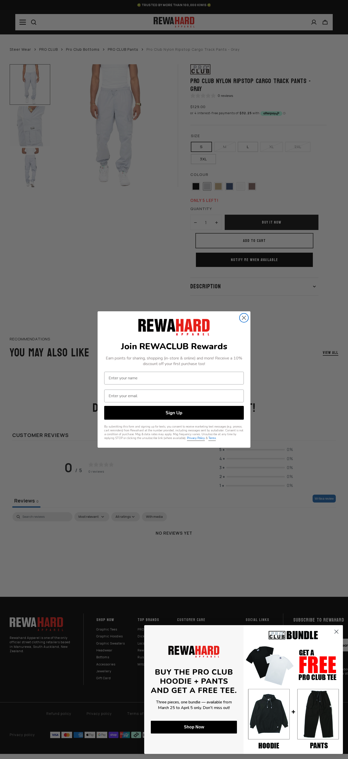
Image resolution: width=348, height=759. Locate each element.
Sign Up (174, 413)
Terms (212, 438)
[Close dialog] (243, 317)
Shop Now (194, 727)
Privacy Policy (196, 438)
